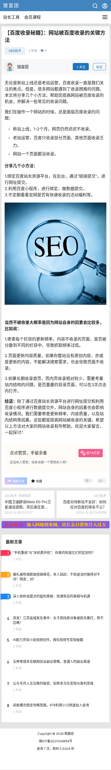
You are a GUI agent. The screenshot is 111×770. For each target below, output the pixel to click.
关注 (82, 67)
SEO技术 (15, 51)
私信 (99, 67)
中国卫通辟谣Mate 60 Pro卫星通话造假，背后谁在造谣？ (28, 507)
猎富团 (69, 734)
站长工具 (11, 17)
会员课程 (32, 17)
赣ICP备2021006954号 (55, 741)
